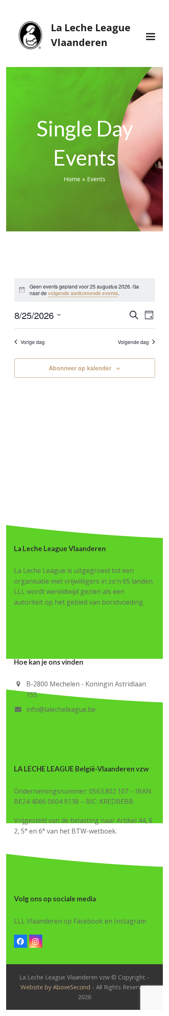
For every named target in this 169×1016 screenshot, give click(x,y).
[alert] (84, 290)
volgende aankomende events (83, 293)
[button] (150, 36)
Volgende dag (133, 342)
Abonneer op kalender (80, 368)
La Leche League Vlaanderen (90, 35)
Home (72, 179)
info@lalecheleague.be (61, 709)
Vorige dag (33, 342)
